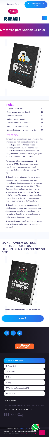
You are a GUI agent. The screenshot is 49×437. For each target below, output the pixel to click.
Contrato (11, 393)
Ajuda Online (12, 366)
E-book (10, 377)
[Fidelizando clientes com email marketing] (22, 283)
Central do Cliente (13, 4)
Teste (15, 360)
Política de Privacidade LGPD (18, 388)
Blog (9, 382)
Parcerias (11, 371)
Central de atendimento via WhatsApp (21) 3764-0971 (24, 405)
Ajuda (14, 11)
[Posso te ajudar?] (35, 425)
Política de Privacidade (28, 434)
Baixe (22, 318)
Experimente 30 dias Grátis (36, 4)
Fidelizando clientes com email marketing (22, 309)
